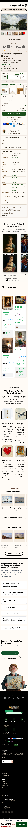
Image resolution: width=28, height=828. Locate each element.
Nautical (21, 187)
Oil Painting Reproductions (7, 768)
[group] (10, 256)
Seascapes (14, 188)
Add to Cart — (14, 113)
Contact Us (4, 783)
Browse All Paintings (13, 553)
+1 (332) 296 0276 (12, 131)
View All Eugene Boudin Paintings (13, 517)
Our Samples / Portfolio (7, 775)
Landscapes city (20, 186)
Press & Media (5, 785)
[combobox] (14, 9)
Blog (3, 787)
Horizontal (14, 182)
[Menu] (3, 5)
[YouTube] (12, 812)
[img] (6, 312)
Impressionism (15, 175)
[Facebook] (3, 812)
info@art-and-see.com (14, 133)
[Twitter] (6, 812)
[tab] (6, 280)
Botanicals (14, 184)
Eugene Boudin (8, 58)
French (13, 180)
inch (22, 73)
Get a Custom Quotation (10, 658)
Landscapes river (15, 187)
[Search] (25, 9)
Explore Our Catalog (9, 653)
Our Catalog (4, 773)
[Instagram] (9, 812)
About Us (4, 781)
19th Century (14, 177)
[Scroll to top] (26, 826)
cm (24, 73)
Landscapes (14, 186)
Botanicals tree (20, 184)
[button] (26, 5)
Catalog (3, 789)
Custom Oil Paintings (6, 771)
